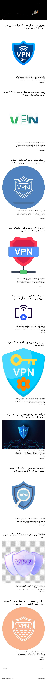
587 (41, 668)
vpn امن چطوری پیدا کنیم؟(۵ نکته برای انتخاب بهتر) (26, 343)
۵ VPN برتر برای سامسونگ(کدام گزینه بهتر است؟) (24, 536)
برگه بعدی (4, 668)
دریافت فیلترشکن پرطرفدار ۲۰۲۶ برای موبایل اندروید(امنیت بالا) (26, 415)
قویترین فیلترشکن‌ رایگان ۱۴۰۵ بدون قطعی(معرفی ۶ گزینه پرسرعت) (27, 469)
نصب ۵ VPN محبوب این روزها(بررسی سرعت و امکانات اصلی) (26, 229)
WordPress (4, 678)
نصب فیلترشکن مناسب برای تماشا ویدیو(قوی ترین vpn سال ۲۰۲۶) (28, 297)
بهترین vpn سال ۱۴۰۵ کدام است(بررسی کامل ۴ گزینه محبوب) (25, 27)
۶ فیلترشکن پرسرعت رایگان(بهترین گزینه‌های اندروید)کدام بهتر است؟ (27, 161)
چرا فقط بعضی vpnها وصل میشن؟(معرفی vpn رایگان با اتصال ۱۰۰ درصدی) (24, 602)
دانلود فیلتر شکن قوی (41, 678)
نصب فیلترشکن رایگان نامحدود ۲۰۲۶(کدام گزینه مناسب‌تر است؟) (24, 93)
